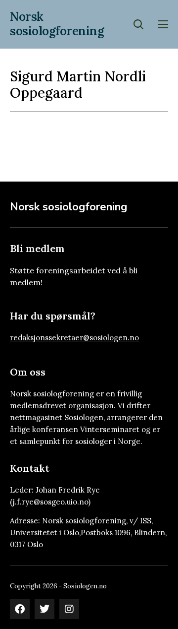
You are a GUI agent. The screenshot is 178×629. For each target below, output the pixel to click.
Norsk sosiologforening (57, 24)
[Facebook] (20, 609)
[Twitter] (44, 609)
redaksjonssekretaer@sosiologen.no (74, 337)
